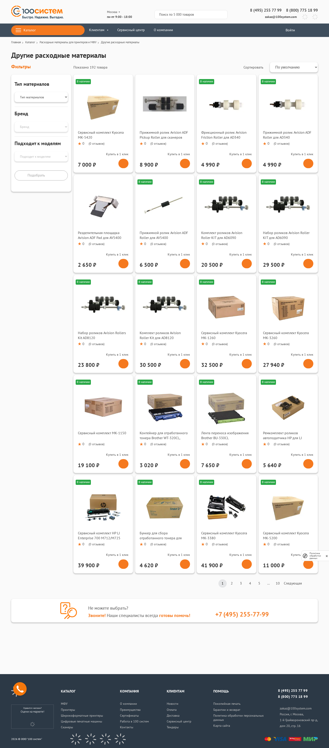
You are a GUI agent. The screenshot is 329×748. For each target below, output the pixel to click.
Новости (172, 704)
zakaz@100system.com (281, 17)
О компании (163, 30)
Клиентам (96, 30)
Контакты (126, 727)
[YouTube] (90, 739)
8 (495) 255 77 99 (266, 10)
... (268, 583)
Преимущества (130, 710)
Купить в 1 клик (117, 154)
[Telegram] (305, 17)
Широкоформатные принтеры (82, 716)
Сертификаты (129, 716)
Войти (290, 30)
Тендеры (173, 727)
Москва (112, 12)
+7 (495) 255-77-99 (242, 614)
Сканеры (67, 727)
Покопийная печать (227, 704)
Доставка (173, 716)
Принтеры (68, 710)
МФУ (64, 704)
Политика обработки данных (315, 555)
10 (278, 583)
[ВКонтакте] (75, 739)
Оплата (172, 710)
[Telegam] (105, 739)
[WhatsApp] (315, 17)
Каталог (30, 30)
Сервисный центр (131, 30)
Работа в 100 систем (134, 721)
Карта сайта (221, 726)
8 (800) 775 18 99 (302, 10)
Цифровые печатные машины (81, 721)
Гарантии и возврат (226, 710)
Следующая (293, 583)
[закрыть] (327, 556)
